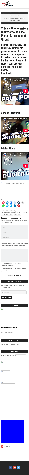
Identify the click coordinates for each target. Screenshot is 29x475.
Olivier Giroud (5, 214)
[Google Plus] (14, 467)
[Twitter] (18, 467)
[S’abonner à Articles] (2, 446)
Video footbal (17, 214)
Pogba (11, 214)
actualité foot (5, 210)
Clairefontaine (13, 210)
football (18, 212)
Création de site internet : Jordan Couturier (14, 471)
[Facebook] (10, 467)
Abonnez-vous (6, 298)
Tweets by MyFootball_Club (7, 332)
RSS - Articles (7, 446)
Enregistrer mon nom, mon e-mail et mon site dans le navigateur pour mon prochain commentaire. (14, 244)
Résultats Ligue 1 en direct (8, 355)
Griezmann (24, 212)
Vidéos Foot (16, 16)
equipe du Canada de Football (8, 212)
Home (11, 16)
